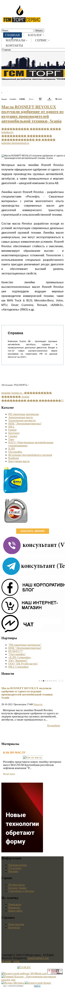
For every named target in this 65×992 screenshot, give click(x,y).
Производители (17, 865)
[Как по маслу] (32, 757)
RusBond (13, 458)
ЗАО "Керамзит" (18, 660)
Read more (9, 774)
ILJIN (11, 448)
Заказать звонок (32, 531)
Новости (38, 704)
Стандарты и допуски (21, 890)
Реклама (13, 871)
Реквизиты (14, 904)
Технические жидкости (22, 420)
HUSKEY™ (15, 651)
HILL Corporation (18, 666)
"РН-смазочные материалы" (24, 644)
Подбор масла (16, 884)
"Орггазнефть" (17, 654)
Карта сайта (15, 910)
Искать (39, 30)
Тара (11, 439)
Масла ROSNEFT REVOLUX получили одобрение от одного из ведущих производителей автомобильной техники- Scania (32, 114)
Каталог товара (17, 887)
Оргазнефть (15, 451)
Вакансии (14, 907)
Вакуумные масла (18, 461)
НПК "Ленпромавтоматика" (25, 423)
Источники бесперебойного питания (30, 454)
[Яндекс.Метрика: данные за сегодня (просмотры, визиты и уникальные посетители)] (12, 983)
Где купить (14, 868)
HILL (11, 426)
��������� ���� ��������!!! (32, 400)
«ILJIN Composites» (19, 657)
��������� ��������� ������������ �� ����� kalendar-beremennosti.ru (28, 139)
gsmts (16, 961)
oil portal (6, 961)
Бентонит (14, 432)
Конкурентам (16, 924)
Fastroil (12, 429)
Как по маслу (14, 752)
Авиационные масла (20, 417)
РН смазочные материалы (23, 414)
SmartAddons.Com (38, 958)
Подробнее (53, 725)
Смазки (12, 436)
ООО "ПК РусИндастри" (23, 663)
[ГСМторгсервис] (21, 21)
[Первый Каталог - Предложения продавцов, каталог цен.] (32, 979)
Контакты (14, 927)
